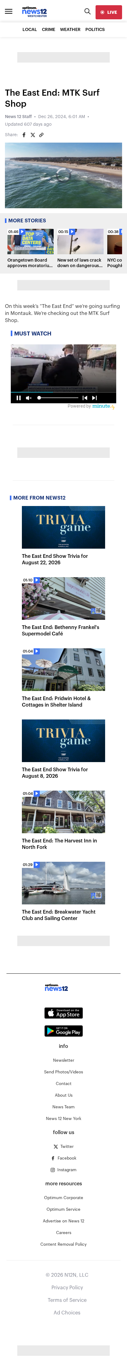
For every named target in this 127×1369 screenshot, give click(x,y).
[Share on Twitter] (32, 134)
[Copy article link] (41, 134)
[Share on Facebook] (24, 134)
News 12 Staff (18, 117)
